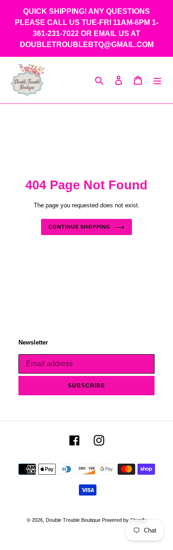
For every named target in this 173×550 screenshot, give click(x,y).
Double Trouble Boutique (74, 520)
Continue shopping (79, 227)
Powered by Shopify (124, 520)
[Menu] (157, 80)
